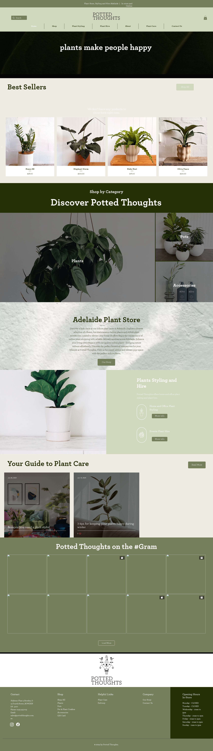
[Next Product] (211, 147)
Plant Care (102, 700)
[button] (205, 18)
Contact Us (148, 703)
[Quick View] (30, 141)
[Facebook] (18, 724)
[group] (106, 146)
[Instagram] (11, 724)
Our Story (147, 700)
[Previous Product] (2, 147)
